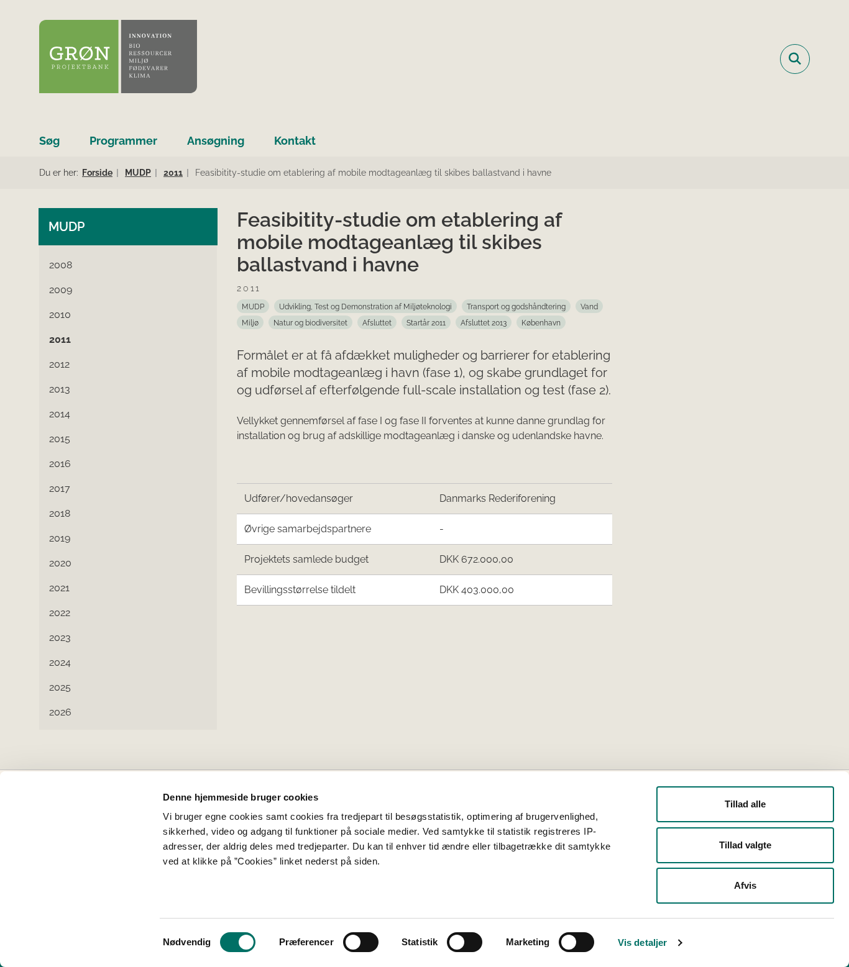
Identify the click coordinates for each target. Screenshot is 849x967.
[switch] (361, 942)
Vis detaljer (642, 942)
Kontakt (295, 140)
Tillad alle (745, 804)
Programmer (123, 140)
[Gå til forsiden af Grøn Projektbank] (118, 59)
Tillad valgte (745, 845)
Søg (49, 140)
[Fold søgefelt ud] (795, 59)
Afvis (745, 885)
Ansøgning (215, 140)
